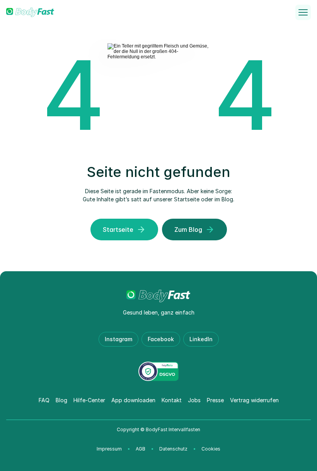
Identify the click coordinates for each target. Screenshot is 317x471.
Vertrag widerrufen (254, 400)
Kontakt (172, 400)
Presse (215, 400)
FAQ (44, 400)
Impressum (109, 449)
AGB (140, 449)
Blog (61, 400)
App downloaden (133, 400)
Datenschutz (173, 449)
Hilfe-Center (89, 400)
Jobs (194, 400)
